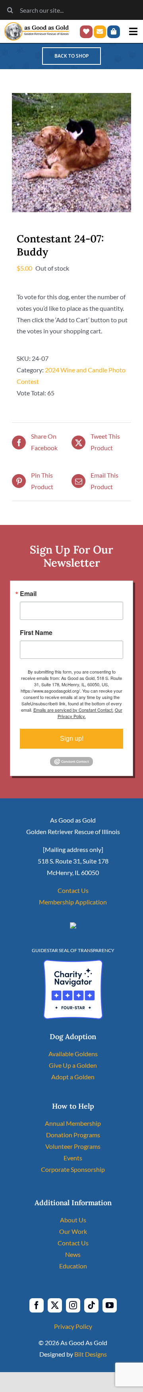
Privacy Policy (73, 1326)
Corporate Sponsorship (73, 1169)
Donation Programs (73, 1134)
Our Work (73, 1231)
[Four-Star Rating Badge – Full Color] (73, 962)
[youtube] (109, 1305)
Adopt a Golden (73, 1076)
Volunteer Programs (72, 1146)
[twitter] (55, 1305)
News (73, 1254)
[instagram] (73, 1305)
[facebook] (36, 1305)
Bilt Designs (90, 1354)
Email (28, 593)
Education (73, 1266)
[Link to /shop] (113, 31)
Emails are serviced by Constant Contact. (73, 710)
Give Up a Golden (73, 1065)
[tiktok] (91, 1305)
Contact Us (73, 890)
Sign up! (71, 738)
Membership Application (73, 902)
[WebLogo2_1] (36, 25)
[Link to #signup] (100, 31)
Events (73, 1158)
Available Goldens (73, 1053)
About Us (73, 1220)
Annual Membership (73, 1123)
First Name (36, 632)
